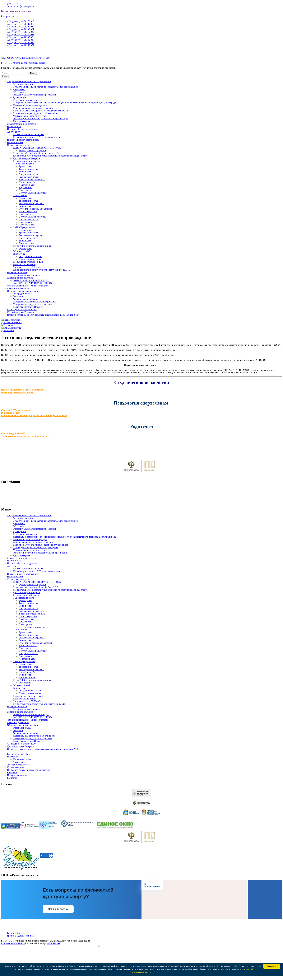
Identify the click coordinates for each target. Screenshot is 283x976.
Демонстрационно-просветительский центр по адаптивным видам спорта (50, 155)
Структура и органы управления (35, 208)
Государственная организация (16, 11)
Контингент (25, 171)
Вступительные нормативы (33, 193)
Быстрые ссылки (9, 16)
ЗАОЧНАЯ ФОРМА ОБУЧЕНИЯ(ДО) (32, 283)
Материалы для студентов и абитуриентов (34, 301)
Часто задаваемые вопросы (26, 275)
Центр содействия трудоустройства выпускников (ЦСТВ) (42, 269)
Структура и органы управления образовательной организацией (45, 86)
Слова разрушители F (13, 433)
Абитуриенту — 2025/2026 (20, 42)
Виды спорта (25, 187)
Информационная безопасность (23, 140)
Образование (19, 92)
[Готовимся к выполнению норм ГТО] (141, 473)
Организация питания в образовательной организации (40, 118)
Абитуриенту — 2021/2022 (20, 32)
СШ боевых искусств (23, 163)
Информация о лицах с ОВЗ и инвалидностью (36, 137)
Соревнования (26, 222)
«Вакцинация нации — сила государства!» (28, 285)
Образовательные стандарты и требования (34, 94)
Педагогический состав (25, 100)
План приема (25, 190)
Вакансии (12, 772)
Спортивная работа (28, 174)
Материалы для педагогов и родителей (32, 304)
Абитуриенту (13, 132)
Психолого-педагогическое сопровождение (29, 770)
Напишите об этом (58, 909)
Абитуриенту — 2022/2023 (20, 34)
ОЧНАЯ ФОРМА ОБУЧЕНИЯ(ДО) (31, 280)
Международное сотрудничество (29, 116)
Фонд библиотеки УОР (30, 256)
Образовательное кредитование (23, 291)
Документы (19, 89)
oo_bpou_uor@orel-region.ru (20, 6)
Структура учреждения (18, 145)
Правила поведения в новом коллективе (22, 389)
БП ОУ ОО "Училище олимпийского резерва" (24, 63)
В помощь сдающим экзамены (17, 392)
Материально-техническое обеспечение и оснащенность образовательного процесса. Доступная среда (64, 102)
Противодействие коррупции (22, 129)
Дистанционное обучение (20, 277)
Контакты (12, 778)
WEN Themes (53, 943)
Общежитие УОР (21, 251)
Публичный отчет (22, 759)
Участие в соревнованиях (32, 179)
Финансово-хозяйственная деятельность (33, 108)
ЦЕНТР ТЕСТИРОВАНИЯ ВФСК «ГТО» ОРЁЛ (37, 147)
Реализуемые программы (31, 177)
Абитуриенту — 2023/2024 (20, 37)
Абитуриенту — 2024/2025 (20, 40)
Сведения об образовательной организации (29, 81)
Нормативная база (28, 182)
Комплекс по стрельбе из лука (28, 262)
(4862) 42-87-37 (14, 3)
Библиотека (19, 254)
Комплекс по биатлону (24, 264)
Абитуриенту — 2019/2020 (20, 26)
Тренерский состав (28, 169)
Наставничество (15, 142)
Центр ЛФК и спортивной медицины (32, 246)
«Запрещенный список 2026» (22, 309)
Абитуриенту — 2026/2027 (20, 45)
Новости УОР (14, 126)
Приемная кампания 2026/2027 (28, 134)
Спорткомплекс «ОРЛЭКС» (27, 267)
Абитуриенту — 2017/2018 (20, 21)
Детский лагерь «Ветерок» (26, 158)
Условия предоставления (25, 299)
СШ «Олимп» (20, 195)
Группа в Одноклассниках (20, 935)
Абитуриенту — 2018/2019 (20, 24)
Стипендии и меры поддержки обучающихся (35, 113)
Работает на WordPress (12, 943)
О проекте (18, 296)
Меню (5, 76)
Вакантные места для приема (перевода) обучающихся (40, 110)
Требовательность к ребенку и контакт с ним (25, 436)
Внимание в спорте (11, 413)
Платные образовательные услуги (30, 105)
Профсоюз (12, 756)
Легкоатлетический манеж (26, 161)
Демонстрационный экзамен (21, 124)
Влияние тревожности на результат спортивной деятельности (34, 415)
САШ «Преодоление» (24, 227)
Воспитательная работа (19, 754)
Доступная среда (21, 121)
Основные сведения (23, 84)
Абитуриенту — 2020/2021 (20, 29)
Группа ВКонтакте (16, 933)
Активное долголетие (18, 288)
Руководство (19, 97)
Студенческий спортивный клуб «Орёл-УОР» (36, 153)
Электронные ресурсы (18, 764)
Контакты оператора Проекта (28, 307)
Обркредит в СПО (22, 293)
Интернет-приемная (17, 272)
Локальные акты (27, 185)
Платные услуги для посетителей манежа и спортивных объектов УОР (43, 315)
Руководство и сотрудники (32, 150)
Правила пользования (30, 259)
